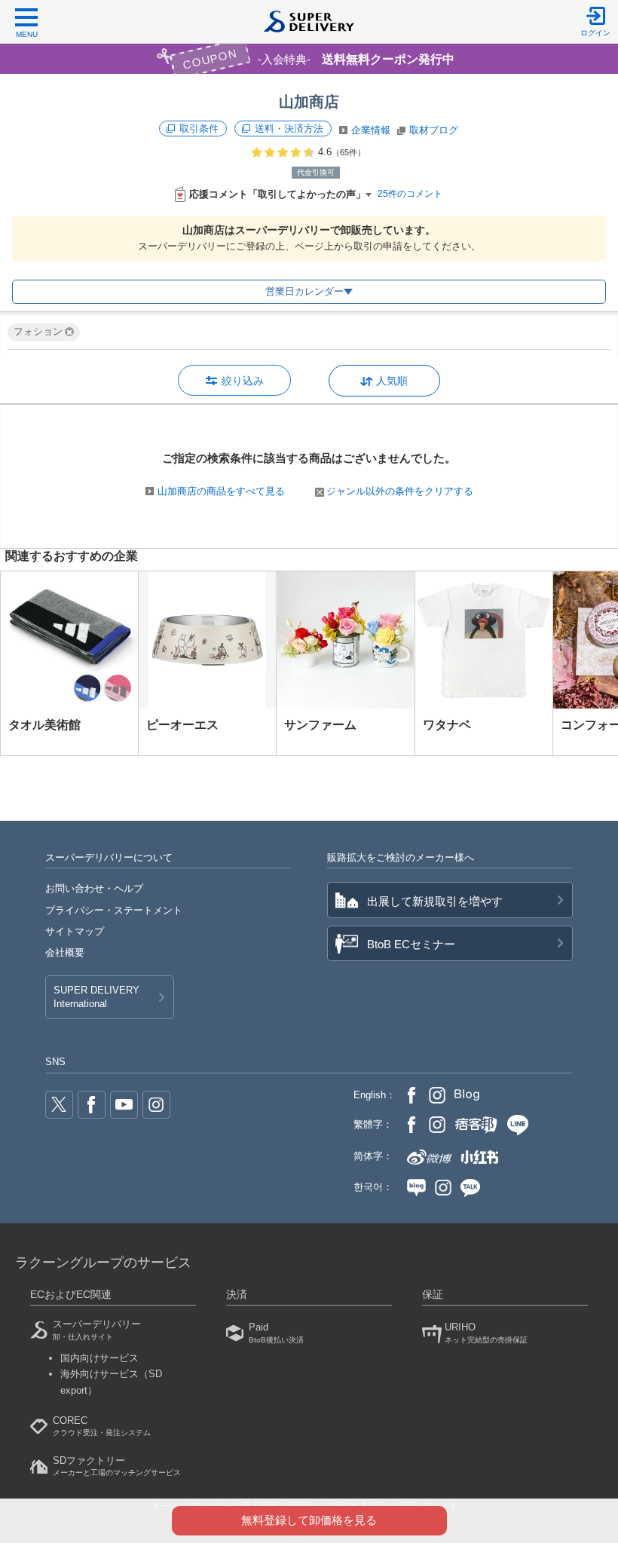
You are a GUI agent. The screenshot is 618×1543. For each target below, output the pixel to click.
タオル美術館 (44, 724)
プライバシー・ (113, 910)
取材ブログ (433, 130)
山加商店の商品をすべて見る (221, 491)
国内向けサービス (99, 1358)
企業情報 (370, 130)
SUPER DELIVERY (96, 996)
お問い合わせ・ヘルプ (94, 888)
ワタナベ (447, 724)
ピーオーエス (182, 724)
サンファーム (320, 724)
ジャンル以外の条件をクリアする (399, 491)
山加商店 (309, 101)
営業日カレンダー (304, 291)
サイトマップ (74, 931)
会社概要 (64, 952)
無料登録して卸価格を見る (309, 1520)
